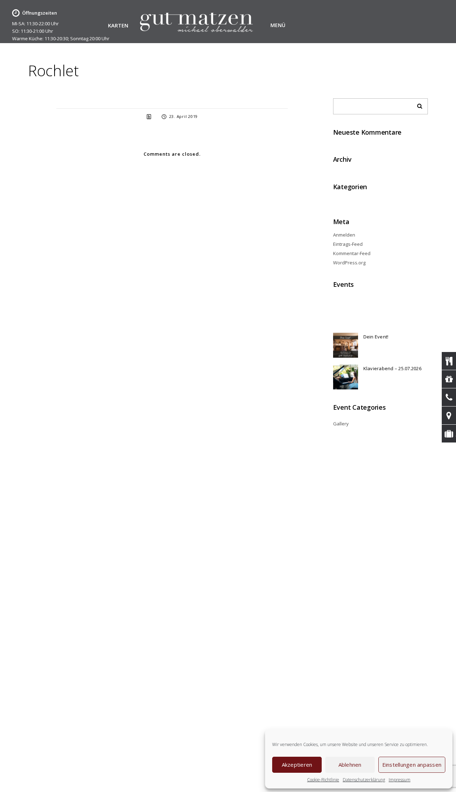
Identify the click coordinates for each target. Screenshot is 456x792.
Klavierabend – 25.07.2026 (392, 368)
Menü (277, 25)
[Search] (417, 104)
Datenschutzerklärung (364, 780)
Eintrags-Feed (348, 244)
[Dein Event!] (345, 345)
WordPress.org (349, 262)
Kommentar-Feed (351, 253)
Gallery (341, 423)
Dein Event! (376, 336)
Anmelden (344, 235)
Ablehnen (350, 764)
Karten (118, 25)
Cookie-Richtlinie (323, 780)
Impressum (399, 780)
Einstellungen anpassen (412, 764)
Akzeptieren (297, 764)
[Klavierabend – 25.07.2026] (345, 376)
